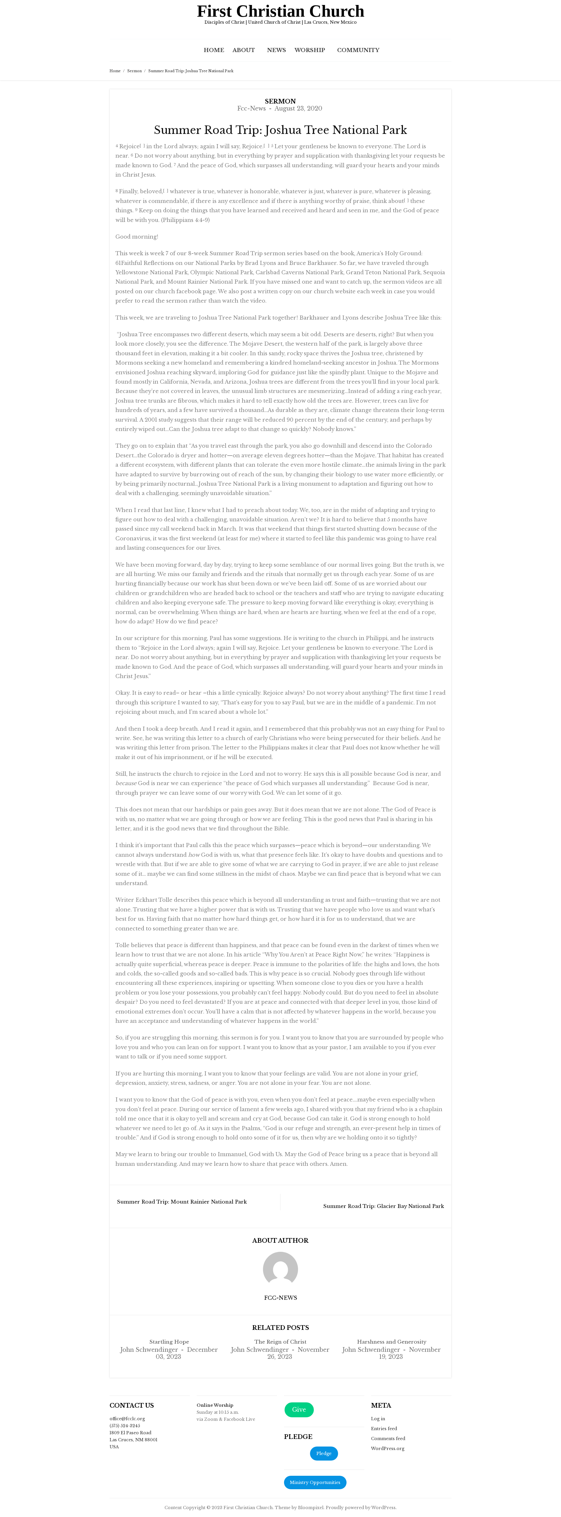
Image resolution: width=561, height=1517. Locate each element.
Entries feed (384, 1428)
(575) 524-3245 (125, 1425)
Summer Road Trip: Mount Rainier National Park (182, 1202)
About (244, 50)
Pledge (324, 1453)
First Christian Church (280, 10)
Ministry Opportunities (315, 1482)
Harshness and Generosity (391, 1342)
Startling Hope (169, 1342)
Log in (378, 1418)
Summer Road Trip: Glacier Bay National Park (383, 1206)
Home (214, 50)
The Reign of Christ (280, 1342)
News (276, 50)
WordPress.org (387, 1448)
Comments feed (388, 1438)
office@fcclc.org (127, 1418)
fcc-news (251, 108)
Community (358, 50)
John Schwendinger (149, 1349)
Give (299, 1409)
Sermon (134, 71)
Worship (310, 50)
